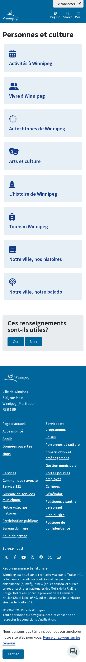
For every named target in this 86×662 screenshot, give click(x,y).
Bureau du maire (15, 528)
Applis (7, 438)
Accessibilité (13, 431)
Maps (7, 453)
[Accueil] (10, 15)
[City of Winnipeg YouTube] (23, 557)
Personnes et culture (63, 444)
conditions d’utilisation (38, 619)
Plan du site (55, 514)
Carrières (53, 486)
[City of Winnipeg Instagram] (32, 557)
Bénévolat (54, 493)
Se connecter (66, 4)
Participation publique (20, 520)
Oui (16, 342)
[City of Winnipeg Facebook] (14, 557)
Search (67, 17)
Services (9, 473)
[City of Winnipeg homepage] (16, 380)
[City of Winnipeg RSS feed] (49, 557)
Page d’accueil (14, 423)
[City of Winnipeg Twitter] (6, 557)
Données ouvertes (17, 446)
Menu (78, 17)
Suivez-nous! (13, 548)
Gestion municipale (61, 465)
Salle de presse (15, 535)
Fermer (13, 654)
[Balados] (41, 557)
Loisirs (51, 437)
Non (33, 342)
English (55, 17)
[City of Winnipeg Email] (58, 557)
